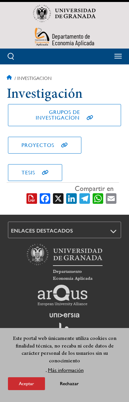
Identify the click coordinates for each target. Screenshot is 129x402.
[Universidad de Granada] (64, 13)
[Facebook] (45, 198)
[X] (58, 198)
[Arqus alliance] (62, 295)
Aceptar (26, 383)
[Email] (111, 198)
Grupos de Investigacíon (58, 115)
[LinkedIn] (71, 198)
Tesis (28, 172)
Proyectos (38, 145)
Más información (66, 370)
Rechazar (69, 383)
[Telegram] (84, 198)
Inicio (10, 78)
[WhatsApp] (98, 198)
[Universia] (64, 315)
